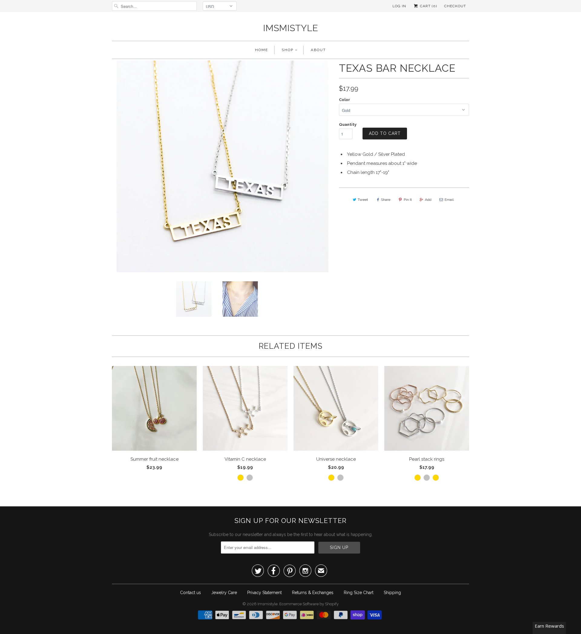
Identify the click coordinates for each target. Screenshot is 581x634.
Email (449, 200)
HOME (261, 50)
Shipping (392, 592)
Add (428, 200)
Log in (399, 6)
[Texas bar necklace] (160, 166)
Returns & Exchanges (312, 592)
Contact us (190, 592)
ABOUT (318, 50)
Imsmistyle (290, 28)
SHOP (288, 50)
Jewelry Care (224, 592)
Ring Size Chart (358, 592)
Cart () (428, 6)
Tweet (363, 200)
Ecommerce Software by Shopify (309, 604)
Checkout (455, 6)
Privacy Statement (264, 592)
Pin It (408, 200)
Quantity (347, 124)
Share (385, 200)
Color (344, 99)
